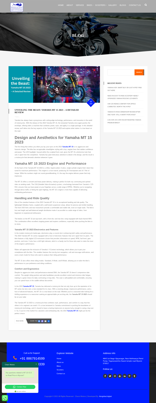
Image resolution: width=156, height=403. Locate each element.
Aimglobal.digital (105, 396)
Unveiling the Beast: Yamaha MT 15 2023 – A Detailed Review (47, 111)
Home (61, 5)
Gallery (112, 5)
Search (139, 72)
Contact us (61, 373)
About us (60, 362)
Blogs (123, 5)
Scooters (100, 5)
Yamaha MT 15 (67, 147)
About (70, 5)
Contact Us (135, 5)
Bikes (89, 5)
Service (80, 5)
